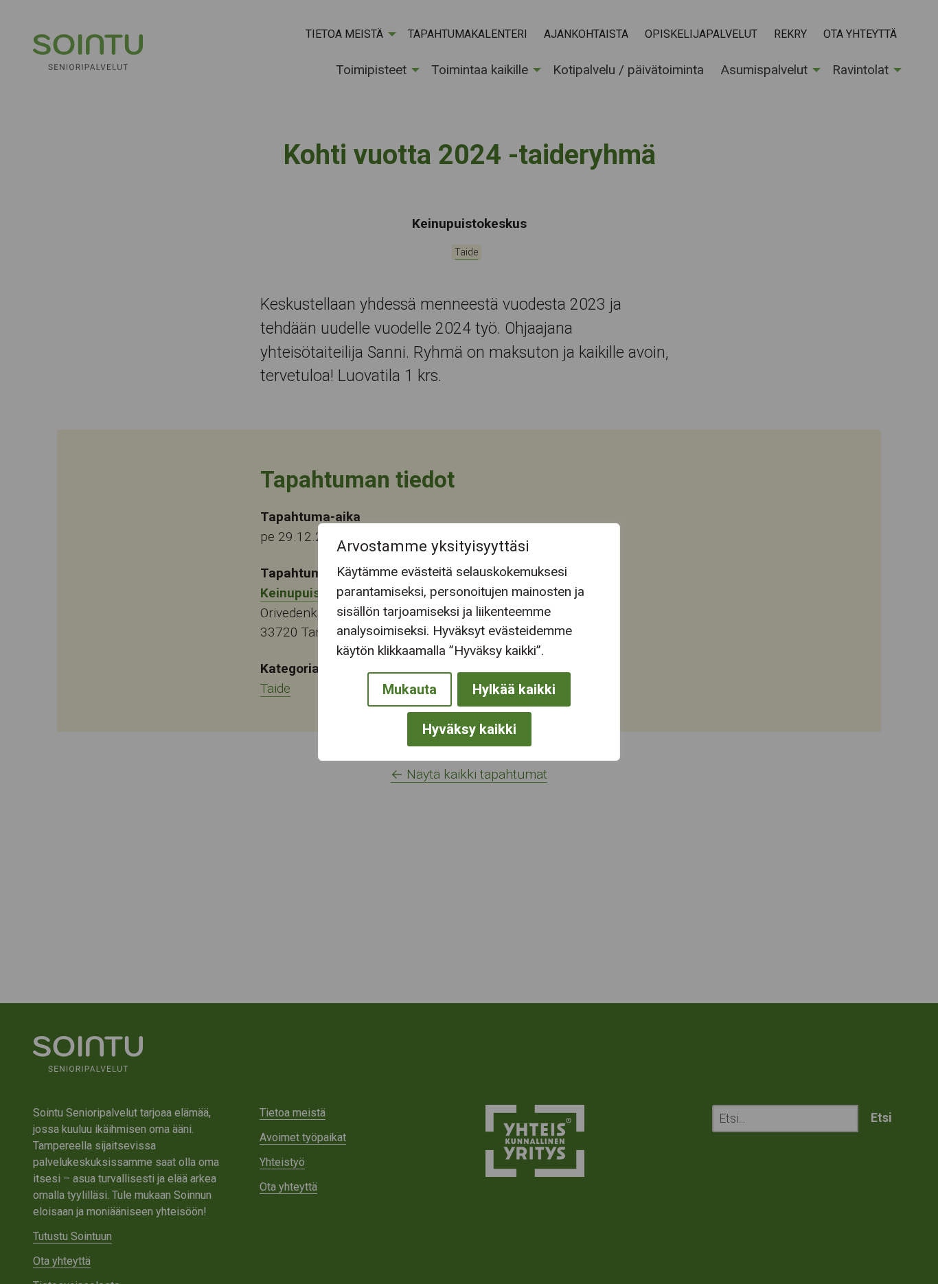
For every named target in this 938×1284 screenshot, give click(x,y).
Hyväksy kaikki (469, 729)
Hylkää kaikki (514, 689)
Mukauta (409, 689)
